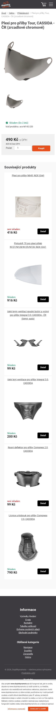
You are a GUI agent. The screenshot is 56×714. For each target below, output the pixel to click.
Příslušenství (23, 13)
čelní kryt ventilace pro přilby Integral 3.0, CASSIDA (28, 381)
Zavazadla (28, 654)
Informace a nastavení (16, 709)
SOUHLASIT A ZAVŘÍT (38, 709)
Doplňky (28, 650)
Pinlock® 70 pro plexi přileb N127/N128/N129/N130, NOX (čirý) (28, 245)
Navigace (28, 647)
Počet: (9, 148)
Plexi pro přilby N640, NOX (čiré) (28, 175)
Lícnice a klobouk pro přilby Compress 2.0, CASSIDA (28, 517)
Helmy (12, 13)
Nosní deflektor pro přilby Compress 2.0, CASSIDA (28, 449)
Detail (43, 231)
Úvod (3, 13)
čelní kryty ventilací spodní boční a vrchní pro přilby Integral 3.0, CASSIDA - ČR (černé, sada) (28, 315)
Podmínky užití (28, 673)
